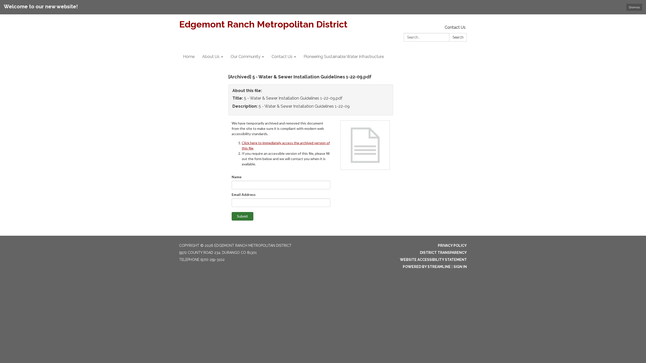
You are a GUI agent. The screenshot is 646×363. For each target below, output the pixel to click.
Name (236, 177)
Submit (242, 216)
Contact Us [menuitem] (282, 56)
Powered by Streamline (427, 267)
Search (458, 37)
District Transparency (443, 253)
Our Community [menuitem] (245, 56)
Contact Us (455, 27)
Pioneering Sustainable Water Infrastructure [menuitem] (344, 56)
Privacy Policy (452, 246)
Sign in (460, 267)
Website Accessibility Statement (433, 260)
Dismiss (634, 7)
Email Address (244, 194)
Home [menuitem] (189, 56)
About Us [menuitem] (211, 56)
